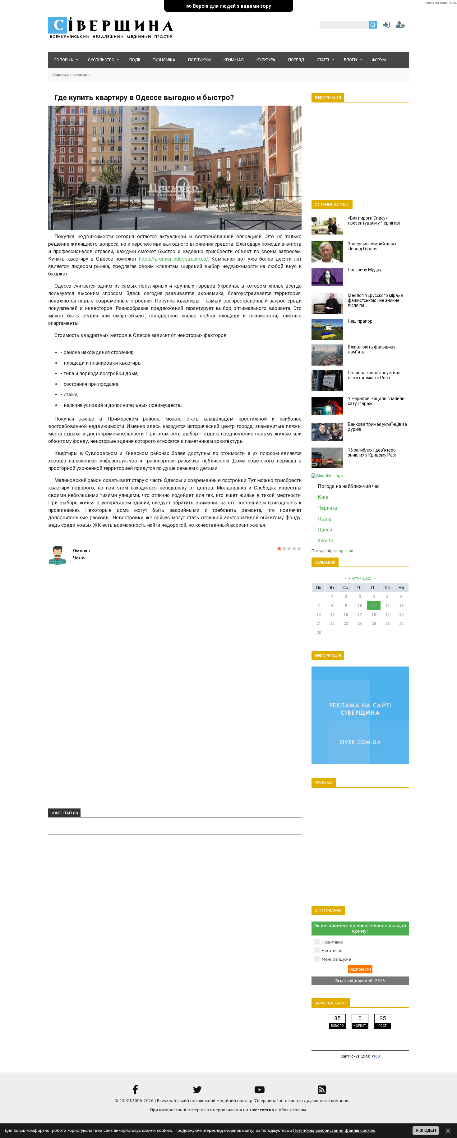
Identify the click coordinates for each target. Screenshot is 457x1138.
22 (332, 623)
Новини (79, 75)
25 (374, 623)
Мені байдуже (336, 959)
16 (346, 614)
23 (346, 623)
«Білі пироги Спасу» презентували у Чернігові (374, 220)
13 (401, 605)
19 (387, 614)
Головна (61, 75)
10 (360, 605)
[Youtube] (260, 1092)
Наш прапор (360, 321)
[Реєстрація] (401, 26)
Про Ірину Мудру (364, 269)
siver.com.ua (261, 1110)
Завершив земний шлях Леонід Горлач (372, 246)
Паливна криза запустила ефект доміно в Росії (374, 375)
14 (318, 614)
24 (360, 623)
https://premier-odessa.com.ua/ (173, 259)
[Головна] (110, 37)
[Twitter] (197, 1092)
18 (374, 614)
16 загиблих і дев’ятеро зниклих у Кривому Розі (372, 452)
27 (401, 623)
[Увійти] (385, 26)
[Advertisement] (175, 639)
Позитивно (332, 942)
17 (360, 614)
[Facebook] (135, 1092)
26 (387, 623)
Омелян (81, 550)
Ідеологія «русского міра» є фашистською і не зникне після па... (375, 300)
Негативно (332, 950)
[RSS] (322, 1092)
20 (401, 614)
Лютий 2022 (360, 578)
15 (332, 614)
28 (318, 632)
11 (374, 605)
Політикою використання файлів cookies (334, 1130)
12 (387, 605)
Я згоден (426, 1130)
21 (318, 623)
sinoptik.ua (343, 551)
